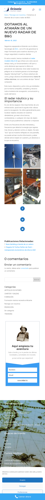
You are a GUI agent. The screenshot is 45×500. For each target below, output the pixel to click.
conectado (25, 268)
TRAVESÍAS (8, 314)
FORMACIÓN (8, 297)
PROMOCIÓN (9, 307)
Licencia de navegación (12, 460)
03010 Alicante (9, 416)
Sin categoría (9, 311)
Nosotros (7, 444)
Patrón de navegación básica (15, 464)
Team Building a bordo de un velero (19, 244)
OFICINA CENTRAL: (11, 410)
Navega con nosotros (18, 15)
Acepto (22, 480)
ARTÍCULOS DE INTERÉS (12, 290)
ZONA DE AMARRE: (11, 422)
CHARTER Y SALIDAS (11, 294)
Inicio (6, 15)
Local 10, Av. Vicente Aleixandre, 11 (16, 413)
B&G (16, 49)
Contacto (7, 447)
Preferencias (22, 492)
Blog (6, 440)
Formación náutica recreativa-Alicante (18, 300)
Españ (6, 418)
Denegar (22, 486)
